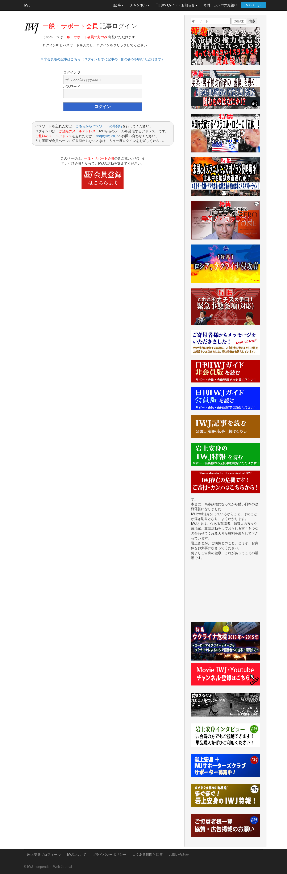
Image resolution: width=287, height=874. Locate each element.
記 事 (117, 5)
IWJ (27, 5)
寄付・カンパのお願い (220, 5)
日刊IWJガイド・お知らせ (175, 5)
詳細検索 (239, 21)
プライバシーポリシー (109, 854)
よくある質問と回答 (147, 854)
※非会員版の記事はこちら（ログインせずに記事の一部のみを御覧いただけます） (102, 59)
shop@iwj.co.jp (107, 136)
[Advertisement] (225, 593)
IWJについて (76, 854)
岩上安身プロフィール (44, 854)
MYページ (253, 5)
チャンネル (138, 5)
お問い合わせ (179, 854)
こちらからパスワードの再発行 (98, 126)
